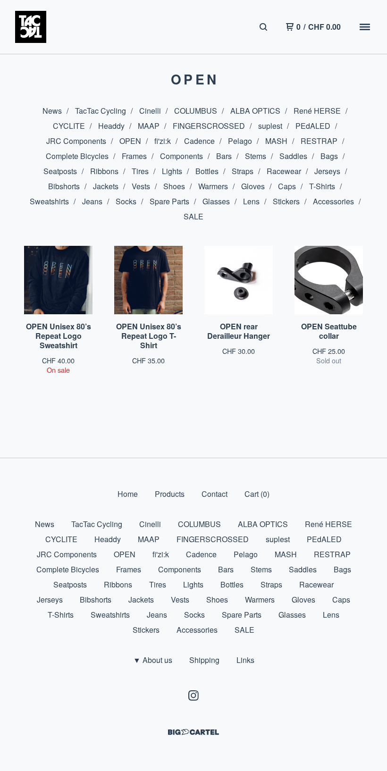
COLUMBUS (195, 110)
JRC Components (76, 140)
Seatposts (60, 171)
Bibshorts (64, 186)
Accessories (333, 201)
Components (181, 156)
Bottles (207, 171)
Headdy (111, 125)
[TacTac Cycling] (30, 27)
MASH (276, 140)
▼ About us (152, 659)
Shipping (204, 659)
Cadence (199, 140)
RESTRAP (319, 140)
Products (170, 493)
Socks (126, 201)
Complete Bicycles (77, 156)
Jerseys (327, 171)
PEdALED (312, 125)
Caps (287, 186)
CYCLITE (69, 125)
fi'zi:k (162, 140)
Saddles (293, 156)
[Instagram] (193, 695)
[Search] (263, 26)
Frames (134, 156)
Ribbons (104, 171)
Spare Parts (169, 201)
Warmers (213, 186)
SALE (193, 216)
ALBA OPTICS (255, 110)
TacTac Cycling (100, 110)
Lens (251, 201)
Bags (329, 156)
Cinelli (150, 110)
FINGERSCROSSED (209, 125)
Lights (172, 171)
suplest (270, 125)
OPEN (130, 140)
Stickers (286, 201)
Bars (224, 156)
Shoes (174, 186)
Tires (140, 171)
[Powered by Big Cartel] (193, 732)
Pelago (240, 140)
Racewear (284, 171)
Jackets (105, 186)
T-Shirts (322, 186)
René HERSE (317, 110)
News (52, 110)
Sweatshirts (49, 201)
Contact (214, 493)
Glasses (216, 201)
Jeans (92, 201)
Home (128, 493)
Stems (255, 156)
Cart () (256, 493)
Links (245, 659)
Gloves (253, 186)
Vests (141, 186)
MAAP (149, 125)
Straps (242, 171)
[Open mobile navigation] (365, 27)
